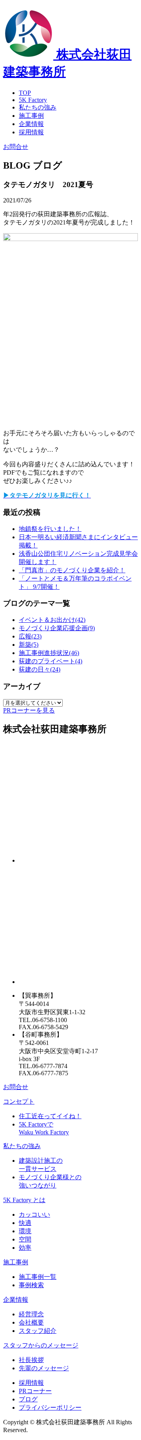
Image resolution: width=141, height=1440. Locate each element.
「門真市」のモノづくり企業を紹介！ (72, 570)
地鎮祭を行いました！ (50, 528)
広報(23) (30, 636)
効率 (25, 1247)
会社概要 (31, 1322)
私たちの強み (37, 107)
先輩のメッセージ (44, 1368)
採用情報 (31, 132)
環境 (25, 1231)
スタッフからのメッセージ (40, 1345)
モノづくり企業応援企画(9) (57, 628)
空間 (25, 1239)
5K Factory (33, 99)
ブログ (28, 1399)
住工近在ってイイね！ (50, 1116)
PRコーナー (35, 1391)
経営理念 (31, 1314)
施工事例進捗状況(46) (49, 652)
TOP (25, 92)
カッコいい (34, 1214)
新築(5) (28, 644)
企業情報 (31, 124)
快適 (25, 1222)
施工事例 (31, 115)
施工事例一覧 (37, 1276)
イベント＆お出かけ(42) (52, 619)
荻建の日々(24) (39, 669)
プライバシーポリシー (50, 1407)
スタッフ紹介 (37, 1330)
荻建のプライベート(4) (50, 661)
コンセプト (18, 1101)
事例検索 (31, 1285)
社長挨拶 (31, 1359)
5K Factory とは (24, 1200)
